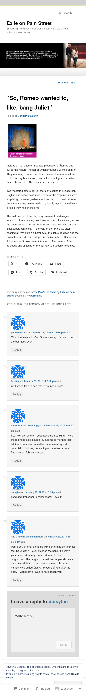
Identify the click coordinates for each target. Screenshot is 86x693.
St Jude (15, 381)
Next (75, 82)
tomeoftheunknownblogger (26, 425)
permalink (36, 295)
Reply (17, 349)
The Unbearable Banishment (27, 536)
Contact (36, 71)
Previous (61, 82)
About (23, 71)
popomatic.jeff (19, 332)
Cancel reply (67, 595)
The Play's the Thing (44, 292)
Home (10, 71)
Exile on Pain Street (29, 23)
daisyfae (16, 492)
